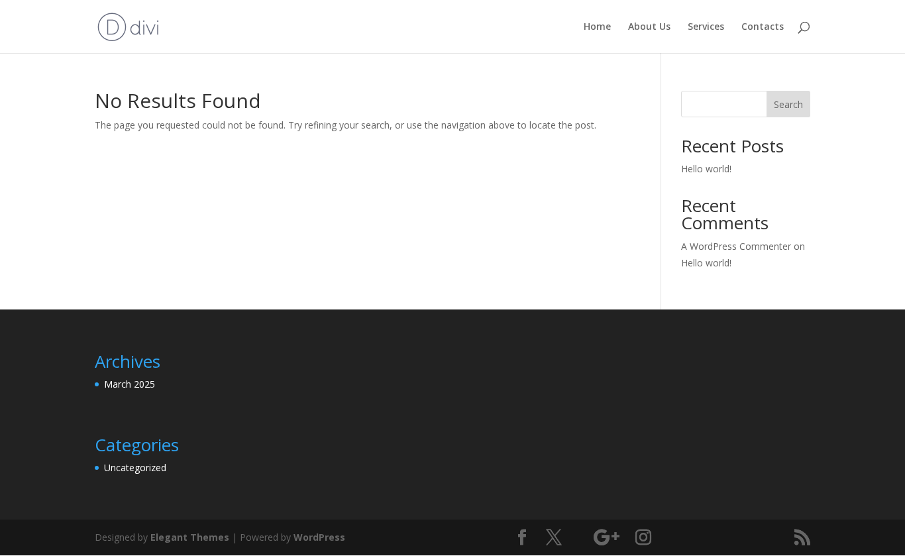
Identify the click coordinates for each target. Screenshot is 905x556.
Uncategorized (135, 467)
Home (597, 27)
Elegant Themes (189, 537)
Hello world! (706, 168)
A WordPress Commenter (736, 246)
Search (788, 104)
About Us (649, 27)
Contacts (762, 27)
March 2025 (129, 384)
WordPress (319, 537)
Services (706, 27)
